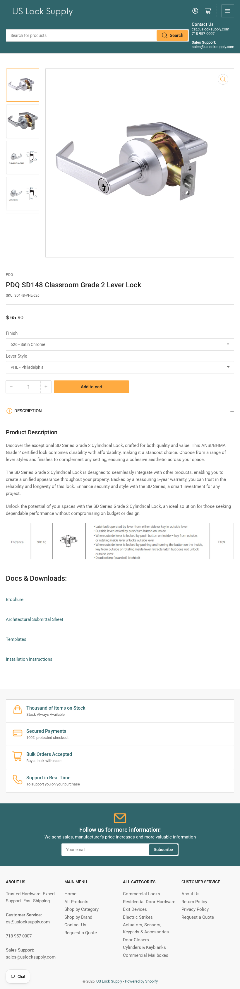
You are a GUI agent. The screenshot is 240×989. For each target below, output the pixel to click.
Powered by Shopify (141, 981)
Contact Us (75, 924)
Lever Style (16, 356)
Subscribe (163, 849)
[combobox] (97, 35)
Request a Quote (80, 932)
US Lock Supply (109, 981)
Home (70, 893)
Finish (12, 333)
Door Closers (136, 939)
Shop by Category (81, 909)
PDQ (9, 275)
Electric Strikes (138, 917)
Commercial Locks (141, 893)
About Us (190, 893)
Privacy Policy (195, 909)
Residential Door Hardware (149, 901)
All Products (76, 901)
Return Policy (194, 901)
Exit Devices (135, 909)
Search (176, 35)
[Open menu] (227, 10)
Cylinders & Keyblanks (144, 947)
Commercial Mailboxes (145, 955)
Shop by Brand (78, 917)
